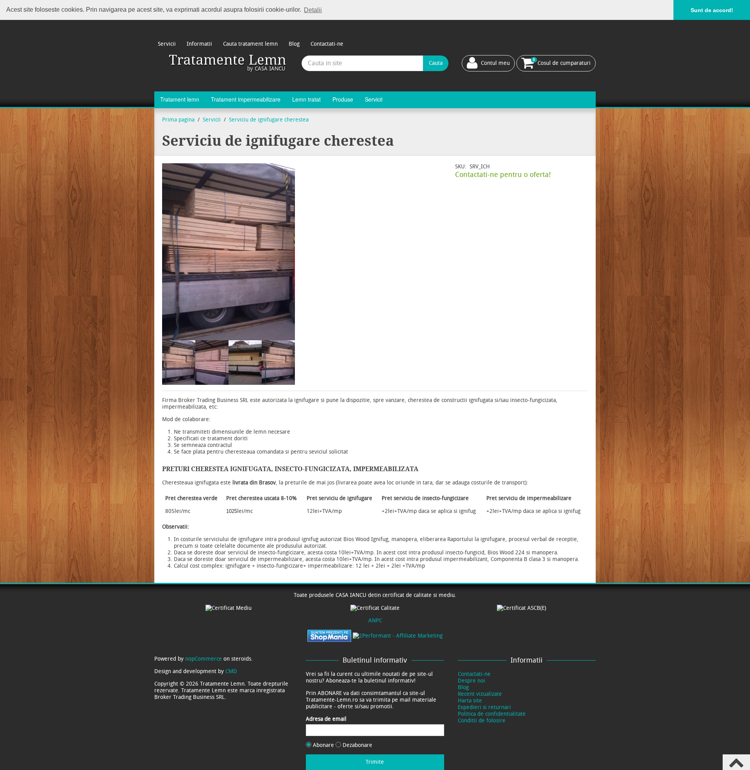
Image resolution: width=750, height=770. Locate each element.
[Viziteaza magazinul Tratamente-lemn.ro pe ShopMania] (329, 635)
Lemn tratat (306, 99)
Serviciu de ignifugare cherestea (269, 119)
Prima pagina (178, 119)
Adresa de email (326, 719)
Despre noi (471, 680)
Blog (294, 44)
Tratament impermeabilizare (245, 99)
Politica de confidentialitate (492, 714)
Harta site (470, 700)
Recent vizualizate (480, 694)
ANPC (375, 620)
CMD (231, 671)
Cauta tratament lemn (250, 44)
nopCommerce (203, 659)
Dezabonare (356, 745)
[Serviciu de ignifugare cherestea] (178, 362)
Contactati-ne (327, 44)
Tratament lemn (179, 99)
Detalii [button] (313, 10)
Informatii (199, 44)
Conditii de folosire (481, 720)
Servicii (167, 44)
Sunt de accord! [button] (712, 10)
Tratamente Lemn (228, 63)
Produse (342, 99)
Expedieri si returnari (484, 707)
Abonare (323, 745)
